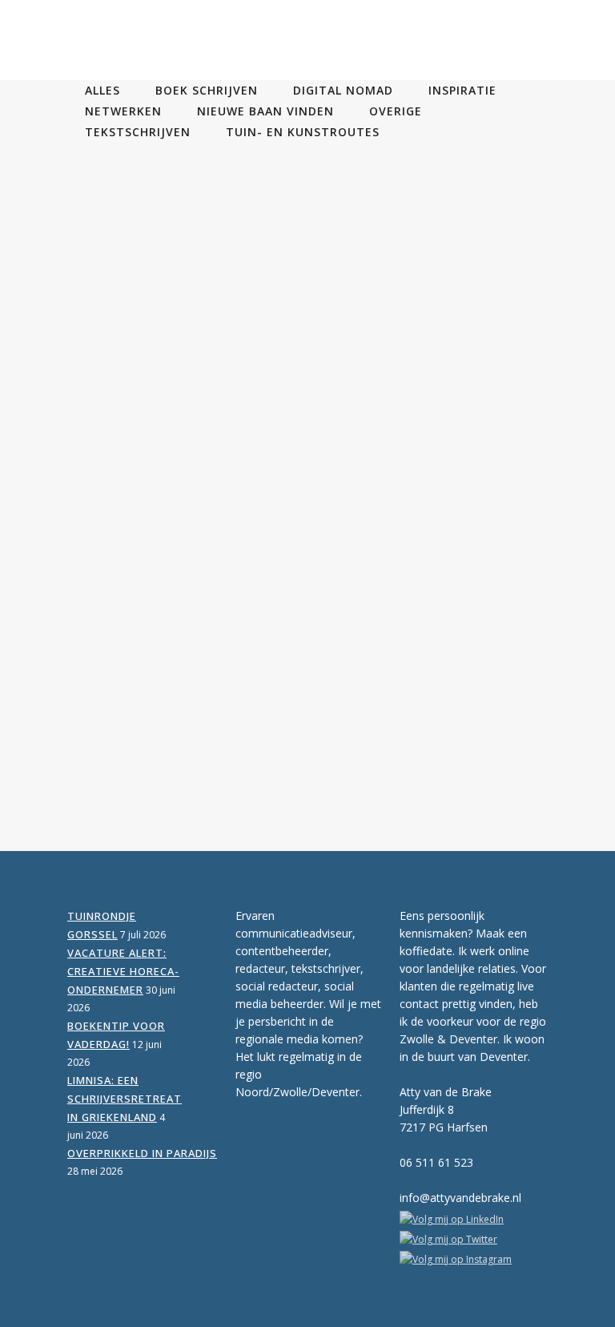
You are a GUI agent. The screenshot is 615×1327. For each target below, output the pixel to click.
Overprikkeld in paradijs (142, 1153)
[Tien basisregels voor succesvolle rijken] (179, 349)
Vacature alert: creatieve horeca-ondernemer (123, 971)
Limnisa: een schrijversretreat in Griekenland (124, 1098)
